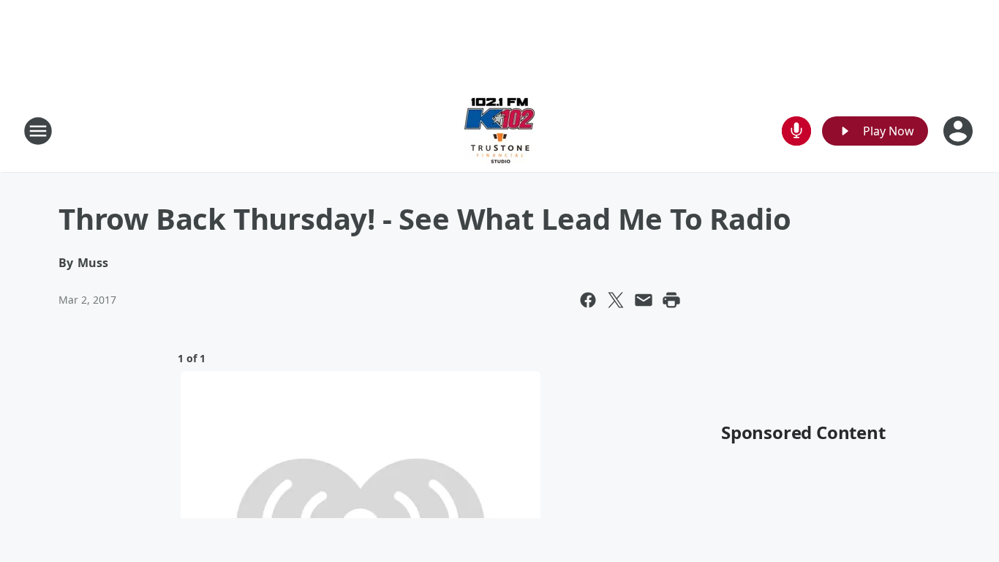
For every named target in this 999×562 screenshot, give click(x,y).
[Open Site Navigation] (38, 131)
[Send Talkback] (796, 131)
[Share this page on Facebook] (588, 300)
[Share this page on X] (616, 300)
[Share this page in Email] (643, 300)
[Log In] (959, 131)
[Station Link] (499, 130)
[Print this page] (671, 300)
